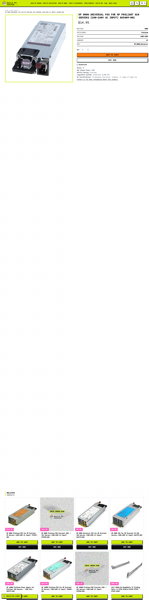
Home (6, 10)
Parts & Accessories (75, 3)
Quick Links (113, 3)
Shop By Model (62, 3)
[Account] (132, 3)
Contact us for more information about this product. (97, 79)
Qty (78, 49)
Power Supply (14, 10)
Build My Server (36, 3)
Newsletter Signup (13, 596)
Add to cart (112, 55)
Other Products (89, 3)
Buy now (112, 60)
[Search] (137, 3)
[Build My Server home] (10, 3)
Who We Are (99, 3)
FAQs (105, 3)
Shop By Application (49, 3)
